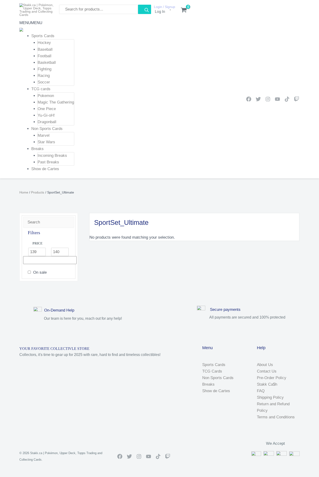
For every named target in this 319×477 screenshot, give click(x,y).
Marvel (44, 135)
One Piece (47, 109)
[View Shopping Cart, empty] (181, 10)
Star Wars (46, 142)
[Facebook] (249, 99)
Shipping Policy (270, 397)
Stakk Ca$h (267, 384)
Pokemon (46, 95)
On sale (40, 272)
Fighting (44, 69)
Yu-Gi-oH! (46, 115)
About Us (265, 364)
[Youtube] (277, 99)
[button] (30, 23)
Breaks (37, 149)
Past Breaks (48, 162)
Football (44, 56)
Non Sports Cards (47, 128)
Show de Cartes (45, 169)
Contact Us (266, 371)
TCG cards (40, 88)
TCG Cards (212, 371)
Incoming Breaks (52, 155)
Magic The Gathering (56, 102)
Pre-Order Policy (271, 378)
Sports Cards (42, 36)
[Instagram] (268, 99)
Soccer (44, 82)
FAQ (261, 391)
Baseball (45, 49)
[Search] (144, 9)
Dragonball (47, 122)
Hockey (44, 42)
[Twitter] (258, 99)
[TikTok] (287, 99)
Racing (44, 75)
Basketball (47, 62)
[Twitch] (297, 99)
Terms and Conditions (276, 417)
